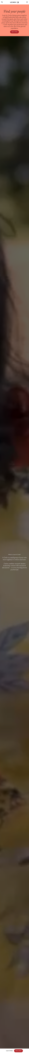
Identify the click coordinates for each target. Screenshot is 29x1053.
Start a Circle (14, 32)
